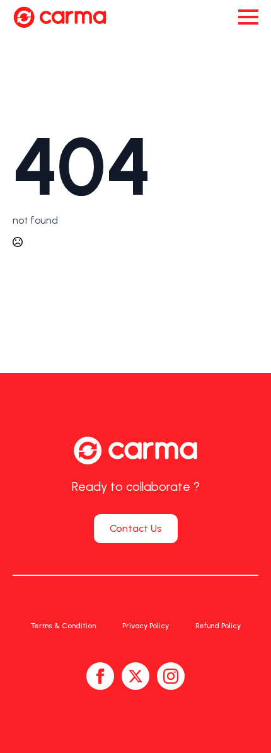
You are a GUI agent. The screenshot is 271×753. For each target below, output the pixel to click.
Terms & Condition (63, 625)
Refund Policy (218, 625)
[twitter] (135, 676)
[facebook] (100, 676)
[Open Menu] (248, 17)
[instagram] (171, 676)
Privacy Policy (145, 625)
